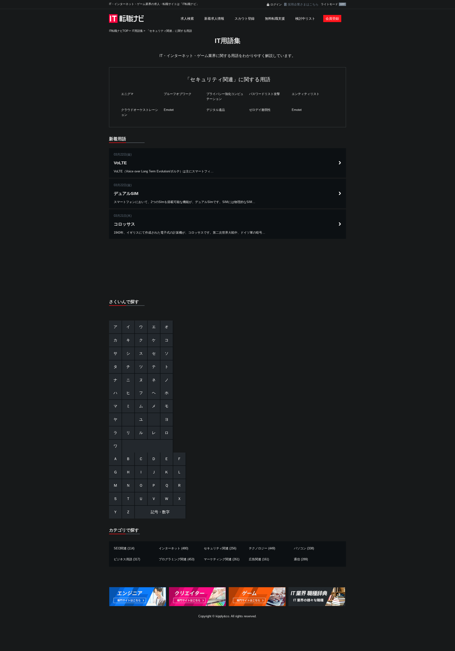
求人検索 (187, 18)
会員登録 (332, 18)
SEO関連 (120, 548)
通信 (297, 559)
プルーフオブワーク (177, 94)
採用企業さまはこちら (303, 4)
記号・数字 (160, 512)
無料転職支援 (275, 18)
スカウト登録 (245, 18)
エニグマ (127, 94)
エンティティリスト (305, 94)
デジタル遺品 (215, 110)
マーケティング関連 (218, 559)
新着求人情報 (214, 18)
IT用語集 (137, 31)
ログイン (276, 4)
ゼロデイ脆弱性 (260, 110)
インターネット (169, 548)
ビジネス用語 (123, 559)
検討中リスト (305, 18)
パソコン (300, 548)
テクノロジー (258, 548)
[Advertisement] (227, 272)
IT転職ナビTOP (118, 31)
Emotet (169, 110)
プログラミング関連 (173, 559)
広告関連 (255, 559)
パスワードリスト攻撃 (264, 94)
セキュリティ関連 (216, 548)
